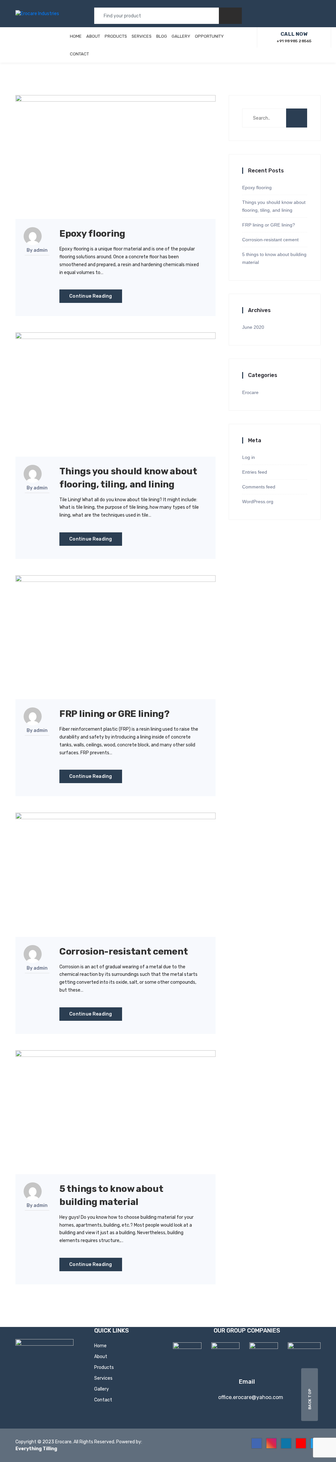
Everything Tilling (36, 1449)
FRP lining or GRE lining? (114, 713)
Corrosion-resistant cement (123, 951)
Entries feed (254, 472)
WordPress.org (257, 501)
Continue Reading (90, 296)
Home (76, 36)
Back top (309, 1399)
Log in (248, 457)
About (93, 36)
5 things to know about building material (274, 258)
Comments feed (258, 486)
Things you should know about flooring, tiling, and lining (273, 206)
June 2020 (253, 327)
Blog (161, 36)
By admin (37, 250)
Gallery (181, 36)
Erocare (250, 392)
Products (116, 36)
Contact (79, 53)
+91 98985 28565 (294, 37)
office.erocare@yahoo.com (250, 1397)
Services (142, 36)
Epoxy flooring (92, 233)
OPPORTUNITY (209, 36)
